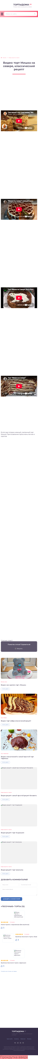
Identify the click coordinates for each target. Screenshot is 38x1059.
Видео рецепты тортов (6, 792)
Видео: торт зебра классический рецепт (16, 721)
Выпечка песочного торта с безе (26, 937)
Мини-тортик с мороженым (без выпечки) (15, 924)
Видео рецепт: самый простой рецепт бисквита (19, 795)
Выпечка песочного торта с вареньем (13, 963)
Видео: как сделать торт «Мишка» (13, 685)
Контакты (16, 1039)
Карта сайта (10, 1039)
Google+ (23, 1042)
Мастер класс (4, 681)
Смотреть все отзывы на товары (9, 971)
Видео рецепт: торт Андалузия (12, 833)
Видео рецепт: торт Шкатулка (12, 870)
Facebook (20, 1042)
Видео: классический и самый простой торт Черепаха (17, 757)
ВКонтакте (15, 1042)
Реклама (29, 1039)
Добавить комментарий (11, 899)
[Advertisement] (19, 37)
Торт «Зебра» (4, 717)
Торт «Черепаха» (4, 753)
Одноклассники (17, 1042)
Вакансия (23, 1039)
